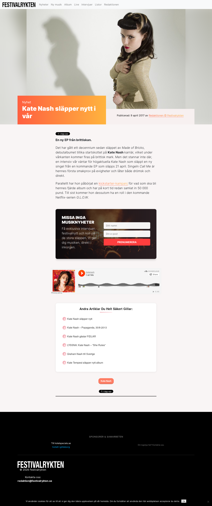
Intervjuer (86, 4)
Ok (184, 501)
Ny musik (56, 4)
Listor (98, 4)
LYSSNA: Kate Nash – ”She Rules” (86, 345)
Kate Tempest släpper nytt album (85, 362)
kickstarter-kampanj (113, 183)
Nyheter (43, 4)
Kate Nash (106, 381)
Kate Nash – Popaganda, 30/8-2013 (87, 327)
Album (68, 4)
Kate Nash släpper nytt (79, 319)
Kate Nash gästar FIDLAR (81, 336)
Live (76, 4)
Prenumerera (127, 242)
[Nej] (208, 501)
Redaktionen (111, 4)
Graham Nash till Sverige (81, 354)
